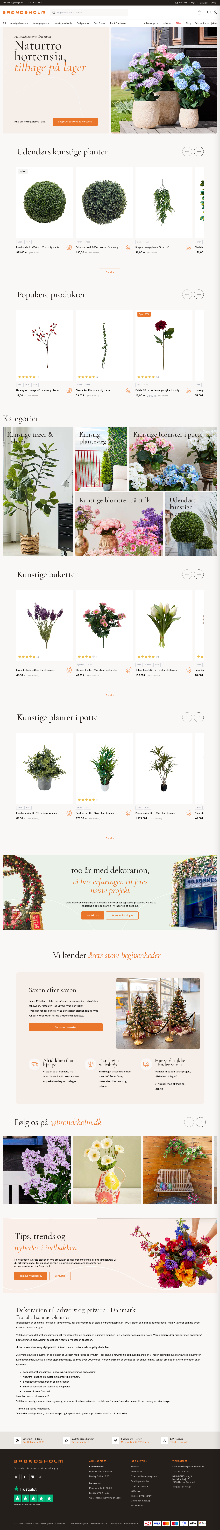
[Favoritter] (209, 12)
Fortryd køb (137, 1505)
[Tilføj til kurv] (69, 247)
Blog (188, 23)
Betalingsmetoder (140, 1481)
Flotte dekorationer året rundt (32, 36)
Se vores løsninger (122, 915)
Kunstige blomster (19, 23)
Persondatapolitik (99, 1523)
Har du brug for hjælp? (13, 2)
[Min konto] (215, 12)
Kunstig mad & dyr (63, 23)
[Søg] (53, 12)
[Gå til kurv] (199, 12)
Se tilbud (60, 1275)
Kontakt (135, 1466)
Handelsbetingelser (80, 1523)
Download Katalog (140, 1500)
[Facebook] (24, 1477)
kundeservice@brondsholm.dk (188, 1466)
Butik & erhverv (118, 23)
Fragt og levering (139, 1486)
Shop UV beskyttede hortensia (75, 121)
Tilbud (179, 23)
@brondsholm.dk (74, 1122)
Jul (4, 23)
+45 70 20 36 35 (35, 2)
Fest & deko (100, 23)
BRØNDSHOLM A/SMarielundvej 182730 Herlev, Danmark (184, 1479)
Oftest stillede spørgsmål (144, 1476)
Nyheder (167, 23)
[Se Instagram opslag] (37, 1170)
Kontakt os (93, 915)
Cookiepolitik (116, 1523)
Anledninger (149, 23)
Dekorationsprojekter (206, 23)
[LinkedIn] (32, 1477)
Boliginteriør (83, 23)
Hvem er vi (136, 1471)
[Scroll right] (199, 151)
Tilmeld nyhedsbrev (31, 1275)
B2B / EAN (136, 1490)
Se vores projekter (65, 1027)
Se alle (110, 272)
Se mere (38, 491)
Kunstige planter (41, 23)
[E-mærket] (40, 1477)
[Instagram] (17, 1477)
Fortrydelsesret (131, 1523)
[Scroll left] (187, 151)
